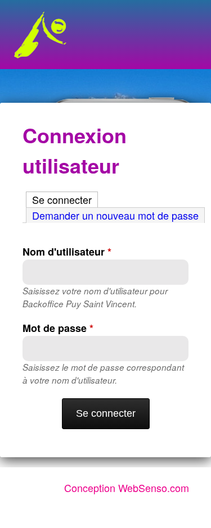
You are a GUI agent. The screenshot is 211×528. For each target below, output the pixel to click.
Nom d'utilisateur (67, 251)
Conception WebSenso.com (126, 487)
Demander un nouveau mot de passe (115, 215)
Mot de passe (58, 328)
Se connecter (65, 199)
